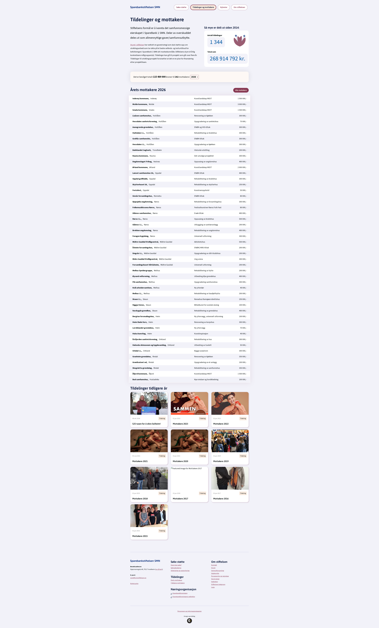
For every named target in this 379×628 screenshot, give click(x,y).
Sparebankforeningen (180, 593)
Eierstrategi (215, 579)
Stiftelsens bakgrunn (218, 584)
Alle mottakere (241, 90)
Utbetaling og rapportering (180, 571)
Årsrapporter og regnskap (220, 576)
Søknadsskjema (176, 568)
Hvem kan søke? (176, 565)
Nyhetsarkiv (134, 584)
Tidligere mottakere (178, 583)
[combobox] (194, 77)
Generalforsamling (217, 571)
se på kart (159, 569)
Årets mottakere (176, 580)
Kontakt (214, 565)
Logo (213, 587)
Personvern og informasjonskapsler (189, 611)
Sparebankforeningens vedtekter (184, 597)
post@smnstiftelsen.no (138, 578)
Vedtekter (214, 582)
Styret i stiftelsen (137, 45)
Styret (213, 568)
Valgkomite (215, 573)
